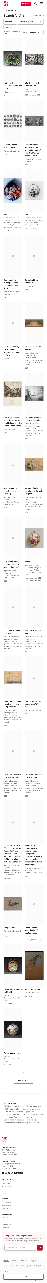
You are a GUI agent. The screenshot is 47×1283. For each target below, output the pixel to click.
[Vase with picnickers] (12, 1029)
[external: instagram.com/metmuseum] (12, 1173)
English (6, 1261)
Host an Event (7, 1205)
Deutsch (14, 1266)
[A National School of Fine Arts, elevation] (34, 394)
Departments (6, 1183)
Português (23, 1261)
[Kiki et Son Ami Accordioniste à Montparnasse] (34, 904)
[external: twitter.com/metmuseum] (6, 1173)
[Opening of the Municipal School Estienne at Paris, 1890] (12, 256)
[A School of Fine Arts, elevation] (34, 323)
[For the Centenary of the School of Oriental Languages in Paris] (12, 323)
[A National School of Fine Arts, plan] (34, 751)
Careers (5, 1218)
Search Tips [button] (37, 16)
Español (14, 1261)
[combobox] (27, 21)
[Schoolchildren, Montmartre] (34, 256)
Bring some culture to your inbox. (18, 1236)
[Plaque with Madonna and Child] (12, 965)
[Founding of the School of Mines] (12, 121)
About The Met (7, 1180)
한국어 (29, 1266)
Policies (5, 1190)
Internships (6, 1228)
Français (33, 1261)
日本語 (22, 1266)
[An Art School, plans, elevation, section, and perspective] (12, 677)
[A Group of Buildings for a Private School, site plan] (34, 464)
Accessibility (6, 1186)
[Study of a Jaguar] (34, 965)
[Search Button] (35, 4)
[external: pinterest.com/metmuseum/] (9, 1173)
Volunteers (6, 1221)
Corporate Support (8, 1209)
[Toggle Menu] (42, 4)
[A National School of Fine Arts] (12, 606)
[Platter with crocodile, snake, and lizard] (12, 59)
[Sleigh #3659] (12, 904)
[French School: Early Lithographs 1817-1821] (34, 677)
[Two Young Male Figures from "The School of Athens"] (12, 538)
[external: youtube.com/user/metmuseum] (18, 1173)
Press (4, 1193)
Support (5, 1199)
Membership (6, 1202)
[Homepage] (5, 3)
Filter (22, 1277)
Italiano (5, 1266)
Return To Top (24, 1081)
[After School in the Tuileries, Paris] (34, 59)
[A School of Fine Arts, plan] (34, 606)
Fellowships (6, 1224)
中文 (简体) (37, 1266)
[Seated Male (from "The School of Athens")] (12, 464)
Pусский (6, 1271)
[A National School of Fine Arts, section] (12, 751)
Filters (7, 27)
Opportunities (7, 1214)
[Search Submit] (40, 21)
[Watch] (12, 190)
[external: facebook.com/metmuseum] (3, 1173)
